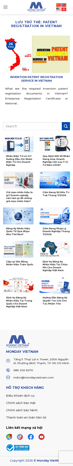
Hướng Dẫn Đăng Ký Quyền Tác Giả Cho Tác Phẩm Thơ (55, 300)
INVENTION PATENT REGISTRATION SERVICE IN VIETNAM (36, 78)
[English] (58, 9)
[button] (5, 7)
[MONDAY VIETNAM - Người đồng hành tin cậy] (36, 7)
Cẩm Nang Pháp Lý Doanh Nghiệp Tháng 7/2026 (56, 231)
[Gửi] (66, 126)
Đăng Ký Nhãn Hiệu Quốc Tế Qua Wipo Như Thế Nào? (18, 231)
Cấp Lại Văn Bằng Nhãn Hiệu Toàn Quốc (19, 263)
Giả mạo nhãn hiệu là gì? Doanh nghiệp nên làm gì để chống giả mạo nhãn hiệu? (19, 197)
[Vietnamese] (64, 9)
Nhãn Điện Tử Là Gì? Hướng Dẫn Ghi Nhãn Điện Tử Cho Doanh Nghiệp (19, 160)
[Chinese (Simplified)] (58, 4)
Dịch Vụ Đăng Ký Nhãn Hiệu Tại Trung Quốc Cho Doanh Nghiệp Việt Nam (19, 302)
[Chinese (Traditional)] (64, 4)
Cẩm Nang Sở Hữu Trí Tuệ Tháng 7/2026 (56, 194)
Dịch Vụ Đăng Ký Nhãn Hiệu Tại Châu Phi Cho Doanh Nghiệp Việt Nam (55, 266)
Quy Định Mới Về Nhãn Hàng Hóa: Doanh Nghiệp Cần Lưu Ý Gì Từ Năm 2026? (56, 160)
